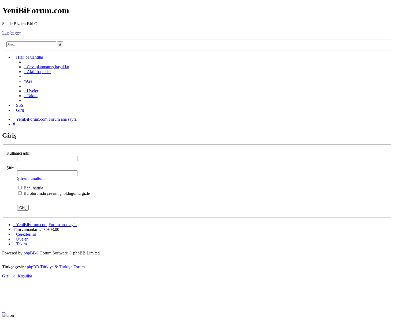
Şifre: (11, 168)
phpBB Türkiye (40, 267)
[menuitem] (46, 66)
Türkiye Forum (72, 267)
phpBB (30, 253)
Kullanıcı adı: (17, 153)
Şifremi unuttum (30, 178)
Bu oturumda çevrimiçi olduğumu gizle (56, 193)
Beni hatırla (33, 188)
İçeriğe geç (11, 33)
